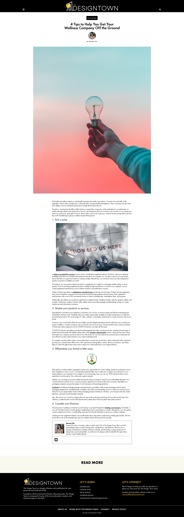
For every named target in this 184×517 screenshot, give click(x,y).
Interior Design (92, 18)
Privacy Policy (119, 509)
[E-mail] (56, 440)
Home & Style (85, 490)
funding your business (113, 408)
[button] (160, 9)
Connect (105, 509)
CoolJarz (55, 387)
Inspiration (85, 487)
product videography (98, 332)
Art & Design (85, 492)
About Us (62, 509)
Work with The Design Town (83, 509)
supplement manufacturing (82, 292)
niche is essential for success (64, 274)
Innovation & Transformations (93, 498)
